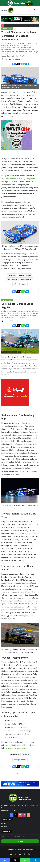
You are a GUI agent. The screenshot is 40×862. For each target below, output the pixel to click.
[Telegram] (26, 64)
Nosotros (4, 823)
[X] (18, 64)
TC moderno (13, 279)
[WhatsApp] (22, 64)
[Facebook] (13, 64)
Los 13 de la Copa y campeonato (13, 25)
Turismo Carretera (7, 29)
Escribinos (4, 826)
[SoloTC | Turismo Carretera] (15, 10)
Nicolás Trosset (25, 275)
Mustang (13, 275)
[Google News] (20, 284)
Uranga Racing (27, 279)
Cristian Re (6, 59)
